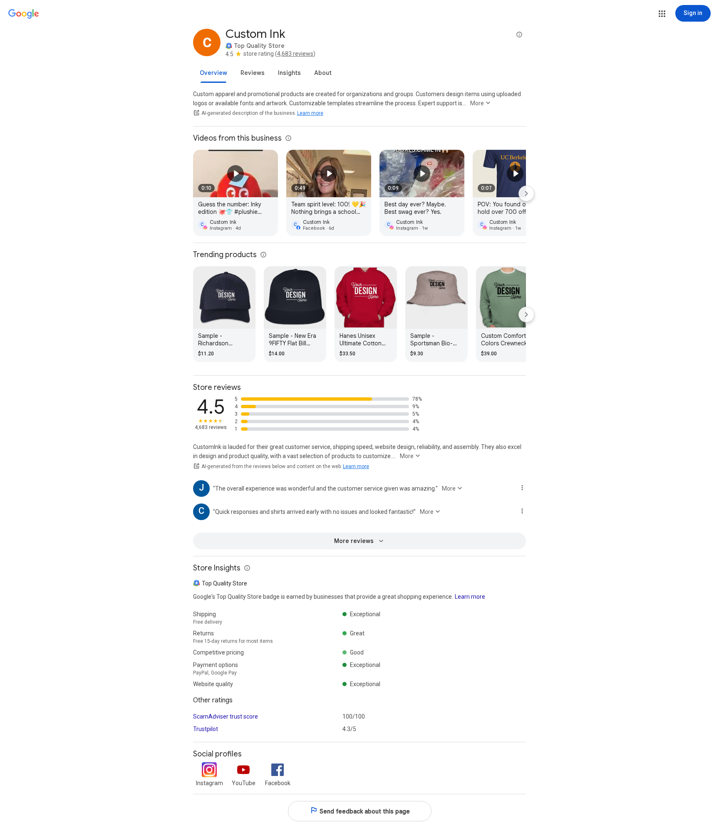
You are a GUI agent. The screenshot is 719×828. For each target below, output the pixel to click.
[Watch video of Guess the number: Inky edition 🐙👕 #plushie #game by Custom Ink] (235, 193)
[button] (662, 13)
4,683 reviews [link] (295, 53)
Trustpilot (205, 729)
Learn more (310, 113)
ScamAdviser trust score (225, 716)
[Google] (23, 14)
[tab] (213, 73)
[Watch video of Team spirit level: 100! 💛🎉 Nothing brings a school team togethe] (328, 193)
